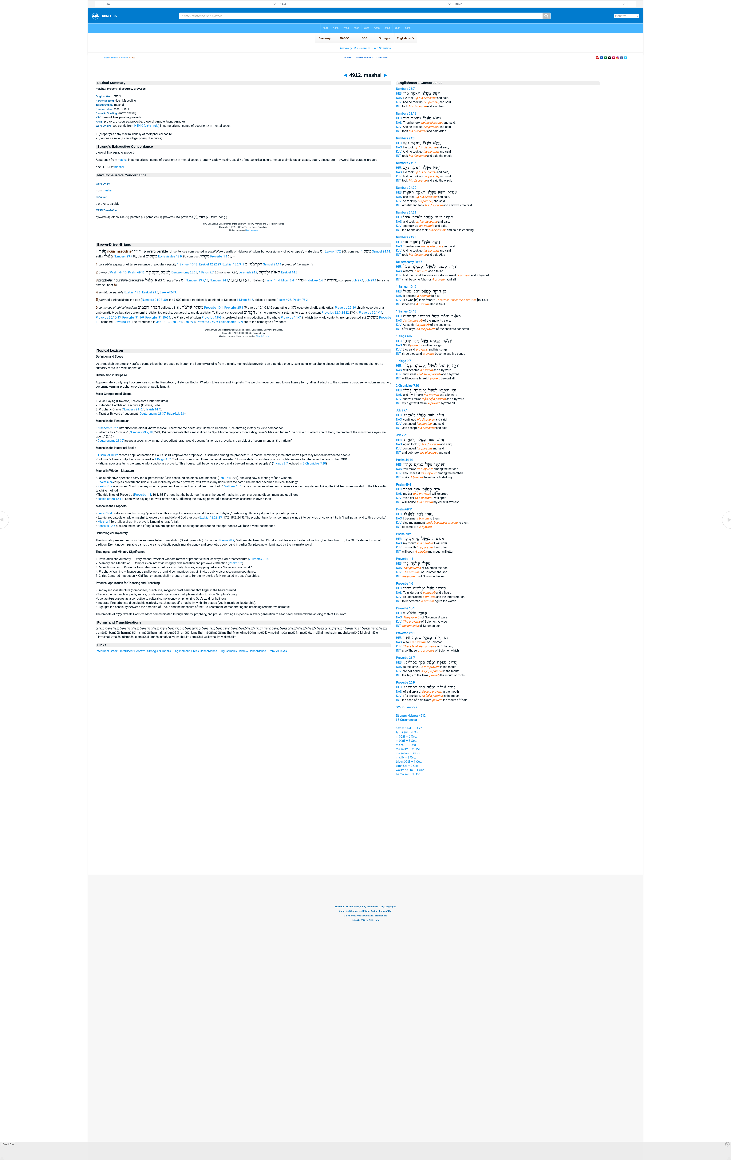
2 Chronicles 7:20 (314, 463)
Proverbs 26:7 (405, 658)
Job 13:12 (162, 322)
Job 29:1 (370, 280)
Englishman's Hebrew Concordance (243, 651)
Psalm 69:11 (404, 509)
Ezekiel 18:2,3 (231, 264)
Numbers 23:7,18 (197, 280)
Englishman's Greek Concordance (195, 651)
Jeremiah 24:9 (248, 272)
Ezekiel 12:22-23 (210, 517)
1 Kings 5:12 (245, 300)
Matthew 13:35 (233, 486)
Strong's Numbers (159, 651)
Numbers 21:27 (107, 428)
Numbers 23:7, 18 (141, 432)
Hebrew (124, 58)
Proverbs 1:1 (218, 256)
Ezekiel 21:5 (150, 292)
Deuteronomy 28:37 (184, 272)
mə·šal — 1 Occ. (406, 745)
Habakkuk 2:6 (314, 280)
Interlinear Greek (107, 651)
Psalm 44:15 (118, 272)
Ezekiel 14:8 (289, 272)
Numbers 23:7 (123, 256)
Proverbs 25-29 (345, 307)
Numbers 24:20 (406, 188)
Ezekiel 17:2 (333, 251)
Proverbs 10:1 (213, 307)
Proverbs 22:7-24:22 (335, 312)
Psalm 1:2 (235, 563)
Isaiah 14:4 (272, 280)
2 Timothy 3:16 (259, 559)
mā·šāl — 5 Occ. (406, 736)
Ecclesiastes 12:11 (110, 499)
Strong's (115, 58)
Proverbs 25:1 (233, 307)
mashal (122, 160)
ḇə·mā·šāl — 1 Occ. (408, 774)
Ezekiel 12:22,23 (210, 264)
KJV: (399, 102)
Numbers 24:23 (406, 237)
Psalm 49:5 (283, 300)
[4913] (726, 528)
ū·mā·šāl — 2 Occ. (407, 766)
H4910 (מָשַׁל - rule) (146, 125)
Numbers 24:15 (406, 163)
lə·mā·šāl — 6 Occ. (408, 732)
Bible (106, 58)
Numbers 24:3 (219, 280)
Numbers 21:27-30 (154, 300)
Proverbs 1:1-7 (291, 317)
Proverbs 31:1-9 (133, 317)
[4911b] (5, 528)
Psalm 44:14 (404, 460)
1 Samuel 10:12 (187, 264)
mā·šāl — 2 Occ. (406, 741)
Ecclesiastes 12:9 (170, 256)
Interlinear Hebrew (132, 651)
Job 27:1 (357, 280)
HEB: (399, 93)
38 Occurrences (406, 707)
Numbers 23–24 (133, 409)
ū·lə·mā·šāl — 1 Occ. (409, 761)
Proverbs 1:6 (122, 322)
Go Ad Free (8, 1144)
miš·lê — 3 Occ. (406, 757)
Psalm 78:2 (300, 300)
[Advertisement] (365, 851)
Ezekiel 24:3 (168, 292)
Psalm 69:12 (136, 272)
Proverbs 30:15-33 (108, 317)
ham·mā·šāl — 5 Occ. (409, 728)
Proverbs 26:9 (405, 682)
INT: (398, 106)
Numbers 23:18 (406, 113)
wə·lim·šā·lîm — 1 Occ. (410, 770)
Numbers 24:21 (406, 212)
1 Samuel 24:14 (375, 251)
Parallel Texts (278, 651)
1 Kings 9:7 (206, 272)
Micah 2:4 (287, 280)
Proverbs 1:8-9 (212, 317)
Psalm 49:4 (105, 482)
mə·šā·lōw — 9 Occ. (408, 753)
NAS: (399, 98)
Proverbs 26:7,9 (207, 322)
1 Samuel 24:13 (406, 311)
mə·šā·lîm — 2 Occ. (408, 749)
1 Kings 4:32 (163, 459)
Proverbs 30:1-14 (370, 312)
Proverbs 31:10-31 (157, 317)
